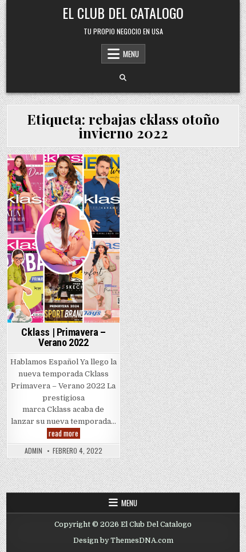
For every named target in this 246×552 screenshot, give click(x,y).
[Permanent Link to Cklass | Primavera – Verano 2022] (63, 238)
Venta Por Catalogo (63, 186)
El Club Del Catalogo (123, 12)
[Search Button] (123, 77)
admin (33, 450)
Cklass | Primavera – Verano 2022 (63, 337)
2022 (32, 174)
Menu (131, 53)
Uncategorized (75, 174)
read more (64, 433)
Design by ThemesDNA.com (123, 541)
